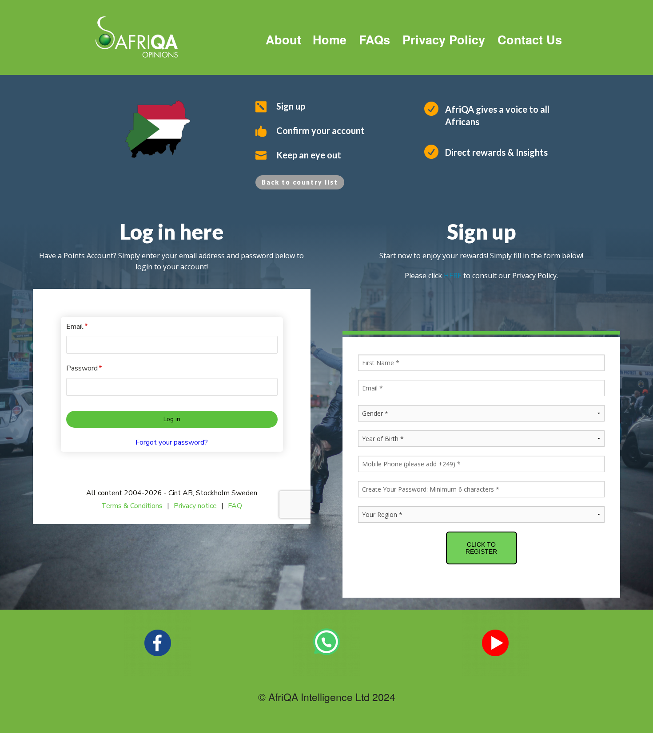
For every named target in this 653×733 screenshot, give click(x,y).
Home (326, 39)
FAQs (374, 39)
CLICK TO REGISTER (481, 548)
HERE (453, 275)
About (283, 39)
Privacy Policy (443, 39)
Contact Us (530, 39)
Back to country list (300, 182)
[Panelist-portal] (172, 406)
